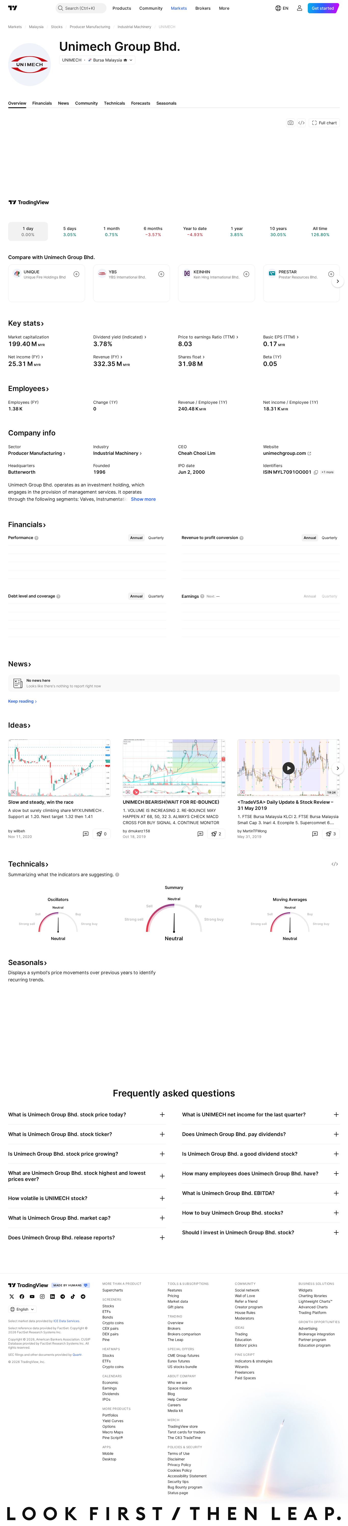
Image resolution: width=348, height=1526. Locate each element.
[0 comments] (86, 834)
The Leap (175, 1339)
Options (108, 1426)
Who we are (177, 1382)
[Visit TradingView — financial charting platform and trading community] (28, 202)
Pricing (173, 1295)
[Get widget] (301, 122)
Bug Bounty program (185, 1487)
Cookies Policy (180, 1470)
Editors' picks (246, 1345)
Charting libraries (313, 1295)
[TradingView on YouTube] (32, 1296)
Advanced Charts (313, 1307)
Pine (106, 1339)
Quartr (77, 1355)
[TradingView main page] (12, 8)
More (224, 8)
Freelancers (244, 1372)
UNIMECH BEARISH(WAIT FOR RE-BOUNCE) (171, 802)
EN (285, 8)
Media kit (175, 1410)
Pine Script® (112, 1437)
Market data (178, 1301)
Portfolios (110, 1415)
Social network (247, 1290)
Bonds (107, 1317)
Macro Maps (112, 1432)
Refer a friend (246, 1301)
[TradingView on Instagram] (42, 1296)
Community (151, 8)
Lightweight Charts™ (315, 1301)
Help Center (178, 1399)
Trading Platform (312, 1312)
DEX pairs (110, 1334)
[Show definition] (52, 337)
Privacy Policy (179, 1464)
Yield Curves (112, 1421)
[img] (125, 60)
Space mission (180, 1388)
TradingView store (183, 1426)
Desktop (109, 1459)
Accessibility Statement (187, 1476)
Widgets (305, 1290)
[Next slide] (338, 768)
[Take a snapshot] (290, 122)
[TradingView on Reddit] (83, 1296)
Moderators (244, 1318)
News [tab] (63, 103)
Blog (171, 1393)
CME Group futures (183, 1355)
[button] (135, 8)
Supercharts (112, 1290)
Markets (179, 8)
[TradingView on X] (11, 1296)
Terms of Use (179, 1453)
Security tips (178, 1481)
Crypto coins (113, 1323)
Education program (314, 1345)
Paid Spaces (245, 1378)
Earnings (109, 1388)
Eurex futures (179, 1361)
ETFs (106, 1311)
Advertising (308, 1328)
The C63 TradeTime (184, 1437)
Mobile (107, 1453)
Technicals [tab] (114, 103)
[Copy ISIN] (316, 472)
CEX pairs (110, 1328)
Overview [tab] (17, 103)
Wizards (241, 1366)
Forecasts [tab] (140, 103)
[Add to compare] (76, 274)
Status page (178, 1493)
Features (175, 1290)
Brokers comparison (184, 1334)
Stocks (108, 1306)
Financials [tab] (42, 103)
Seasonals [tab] (166, 103)
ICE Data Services (66, 1321)
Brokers (203, 8)
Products (122, 8)
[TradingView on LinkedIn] (52, 1296)
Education (243, 1339)
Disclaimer (176, 1459)
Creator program (249, 1307)
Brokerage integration (317, 1334)
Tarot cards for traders (186, 1432)
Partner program (312, 1339)
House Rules (245, 1312)
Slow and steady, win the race (41, 802)
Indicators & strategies (253, 1361)
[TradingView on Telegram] (62, 1296)
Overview (175, 1323)
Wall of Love (245, 1295)
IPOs (106, 1399)
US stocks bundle (182, 1366)
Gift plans (175, 1307)
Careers (174, 1405)
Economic (110, 1382)
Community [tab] (86, 103)
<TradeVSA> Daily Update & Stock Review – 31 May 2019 (285, 805)
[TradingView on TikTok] (72, 1296)
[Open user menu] (300, 8)
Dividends (110, 1393)
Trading (241, 1334)
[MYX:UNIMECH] (13, 792)
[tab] (136, 537)
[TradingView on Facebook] (21, 1296)
